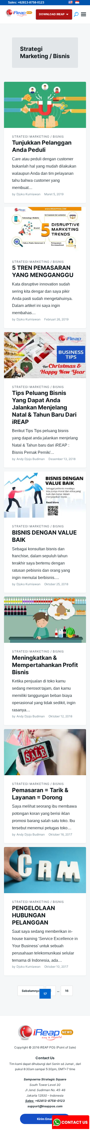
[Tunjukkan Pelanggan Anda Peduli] (45, 105)
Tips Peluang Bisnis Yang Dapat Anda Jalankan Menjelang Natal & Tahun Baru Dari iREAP (44, 407)
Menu (83, 14)
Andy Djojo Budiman (30, 459)
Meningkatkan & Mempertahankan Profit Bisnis (45, 665)
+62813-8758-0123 (50, 1101)
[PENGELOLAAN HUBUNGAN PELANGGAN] (45, 870)
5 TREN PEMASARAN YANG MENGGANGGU (43, 271)
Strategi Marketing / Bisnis (38, 136)
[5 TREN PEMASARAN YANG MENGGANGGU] (45, 230)
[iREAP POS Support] (71, 1127)
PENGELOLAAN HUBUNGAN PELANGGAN (33, 915)
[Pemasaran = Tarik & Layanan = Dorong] (45, 752)
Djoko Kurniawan (28, 194)
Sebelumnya (31, 991)
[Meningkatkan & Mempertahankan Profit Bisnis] (45, 620)
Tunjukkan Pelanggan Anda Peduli (42, 146)
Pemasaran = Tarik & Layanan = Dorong (40, 794)
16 (66, 991)
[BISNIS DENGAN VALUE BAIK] (45, 495)
